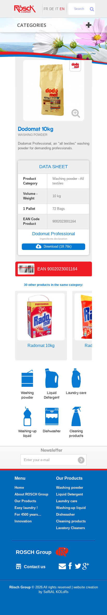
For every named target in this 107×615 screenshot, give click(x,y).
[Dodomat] (75, 65)
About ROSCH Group (31, 494)
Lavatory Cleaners (70, 528)
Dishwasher (52, 431)
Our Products (25, 501)
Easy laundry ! (26, 508)
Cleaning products (76, 433)
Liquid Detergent (51, 395)
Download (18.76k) (57, 246)
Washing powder (27, 395)
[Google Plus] (85, 566)
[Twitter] (78, 566)
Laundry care (76, 393)
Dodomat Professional (53, 233)
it (56, 9)
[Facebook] (70, 566)
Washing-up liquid (27, 433)
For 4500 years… (28, 514)
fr (46, 9)
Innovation (23, 521)
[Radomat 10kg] (41, 317)
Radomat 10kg (41, 345)
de (51, 9)
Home (19, 488)
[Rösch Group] (25, 9)
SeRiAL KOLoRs (56, 592)
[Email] (62, 566)
